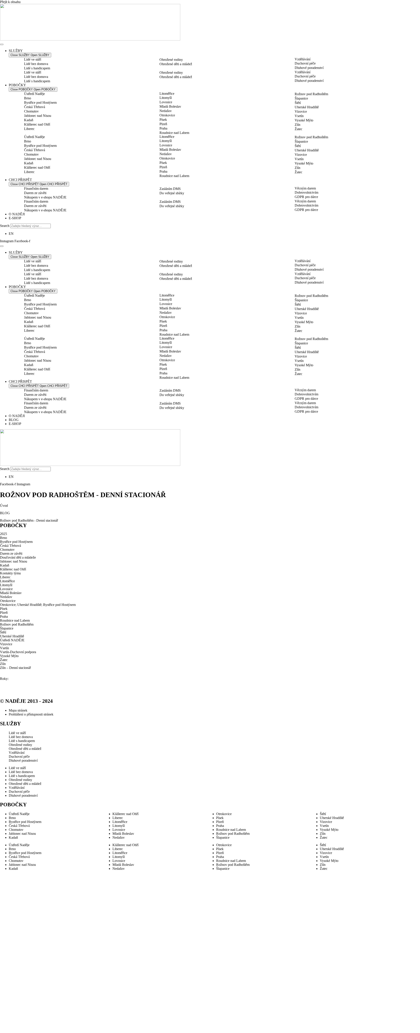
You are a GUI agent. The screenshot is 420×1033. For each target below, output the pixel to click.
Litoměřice (166, 93)
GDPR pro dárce (306, 197)
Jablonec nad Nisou (37, 116)
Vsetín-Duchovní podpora (18, 652)
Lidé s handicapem (37, 68)
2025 (3, 534)
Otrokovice (167, 115)
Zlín (297, 124)
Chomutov (31, 111)
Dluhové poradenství (309, 68)
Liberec (29, 129)
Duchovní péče (305, 63)
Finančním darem (36, 188)
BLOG (5, 513)
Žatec (298, 129)
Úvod (4, 505)
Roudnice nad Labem (174, 133)
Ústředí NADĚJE (12, 640)
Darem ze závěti (35, 193)
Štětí (298, 103)
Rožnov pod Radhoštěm (311, 94)
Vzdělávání (302, 59)
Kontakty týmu (10, 573)
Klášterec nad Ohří (37, 124)
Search (4, 226)
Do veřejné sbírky (171, 193)
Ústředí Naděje (34, 94)
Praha (163, 128)
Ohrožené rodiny (171, 59)
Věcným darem (305, 188)
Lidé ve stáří (32, 59)
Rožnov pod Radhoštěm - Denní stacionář (29, 520)
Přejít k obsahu (10, 2)
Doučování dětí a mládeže (18, 557)
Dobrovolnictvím (306, 192)
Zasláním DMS (170, 189)
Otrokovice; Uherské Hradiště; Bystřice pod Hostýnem (38, 605)
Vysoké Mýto (304, 120)
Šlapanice (301, 98)
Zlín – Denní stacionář (15, 668)
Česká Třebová (34, 107)
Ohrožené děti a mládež (175, 64)
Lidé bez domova (36, 64)
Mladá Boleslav (170, 106)
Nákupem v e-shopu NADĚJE (45, 197)
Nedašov (165, 111)
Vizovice (301, 111)
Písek (163, 119)
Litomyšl (165, 98)
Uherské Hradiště (307, 107)
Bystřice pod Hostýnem (40, 102)
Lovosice (165, 102)
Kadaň (28, 120)
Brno (27, 98)
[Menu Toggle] (2, 44)
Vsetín (299, 116)
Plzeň (163, 124)
